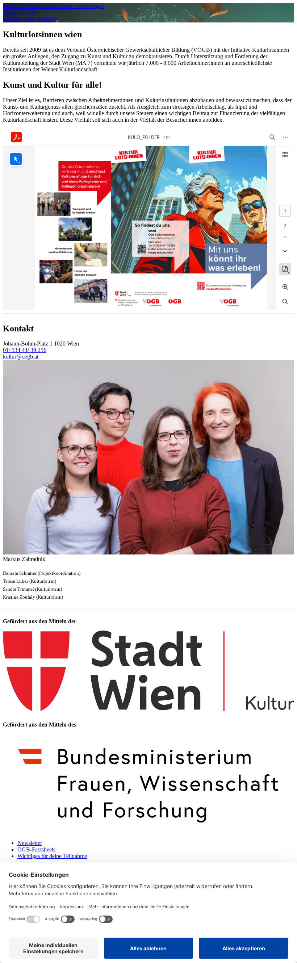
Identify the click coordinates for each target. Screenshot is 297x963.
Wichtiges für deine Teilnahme (52, 856)
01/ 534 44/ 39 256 (24, 350)
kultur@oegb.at (20, 356)
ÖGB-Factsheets (36, 849)
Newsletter (29, 843)
